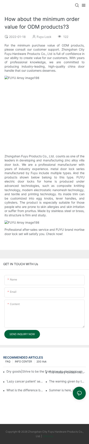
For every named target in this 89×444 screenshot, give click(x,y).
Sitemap (48, 436)
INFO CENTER (23, 361)
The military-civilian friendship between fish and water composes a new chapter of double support (67, 372)
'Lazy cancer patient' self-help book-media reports (24, 381)
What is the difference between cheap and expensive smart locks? (24, 390)
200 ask (42, 361)
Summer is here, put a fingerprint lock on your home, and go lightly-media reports (67, 390)
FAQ (7, 361)
